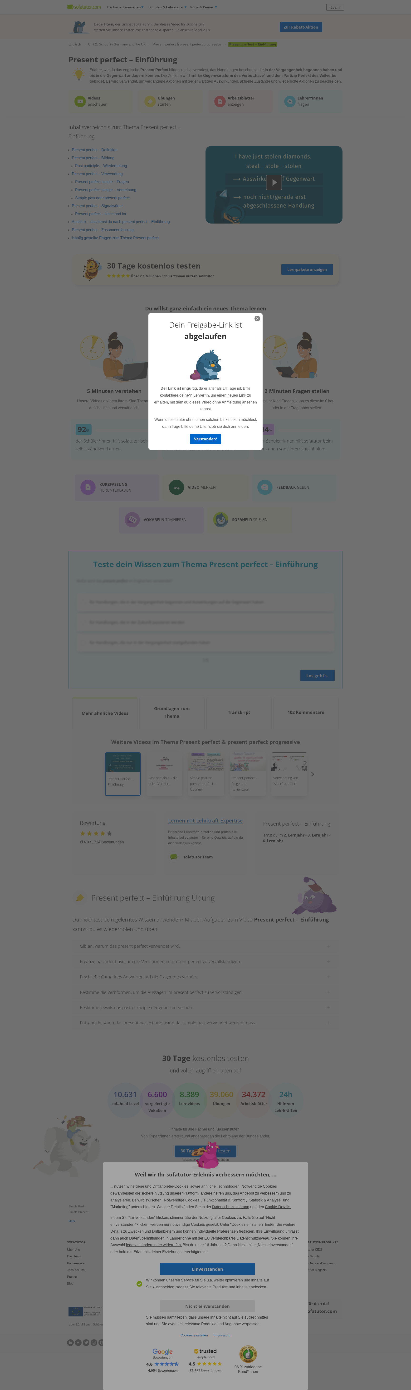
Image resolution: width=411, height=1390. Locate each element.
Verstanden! (205, 439)
